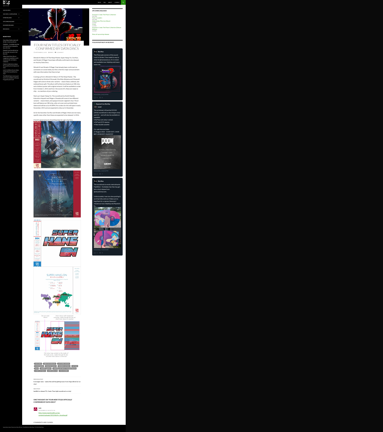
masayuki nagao (51, 366)
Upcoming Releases (8, 21)
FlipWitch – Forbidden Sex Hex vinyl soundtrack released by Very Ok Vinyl (11, 46)
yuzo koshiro (64, 370)
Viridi (94, 24)
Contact (117, 2)
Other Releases (7, 17)
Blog (99, 2)
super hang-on (52, 370)
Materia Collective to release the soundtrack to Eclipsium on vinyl (11, 65)
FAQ (105, 2)
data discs (38, 363)
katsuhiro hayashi (63, 363)
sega (36, 368)
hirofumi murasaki (49, 363)
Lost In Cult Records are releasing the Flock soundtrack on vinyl (11, 71)
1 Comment (60, 52)
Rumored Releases (8, 25)
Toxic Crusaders (97, 18)
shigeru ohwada (46, 368)
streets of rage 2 (40, 370)
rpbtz (51, 52)
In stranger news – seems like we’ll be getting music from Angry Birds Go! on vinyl (57, 381)
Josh (39, 408)
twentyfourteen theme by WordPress (12, 427)
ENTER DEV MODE (49, 427)
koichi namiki (39, 366)
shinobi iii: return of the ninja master (65, 368)
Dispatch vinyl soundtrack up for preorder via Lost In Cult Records (10, 52)
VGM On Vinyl (7, 10)
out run (75, 366)
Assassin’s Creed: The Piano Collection (104, 14)
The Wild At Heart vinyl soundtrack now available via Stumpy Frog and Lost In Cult (11, 77)
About (110, 2)
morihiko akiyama (64, 366)
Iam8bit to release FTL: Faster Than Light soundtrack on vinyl (52, 390)
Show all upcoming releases (100, 34)
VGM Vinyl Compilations (10, 14)
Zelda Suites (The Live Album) (101, 21)
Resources (6, 29)
